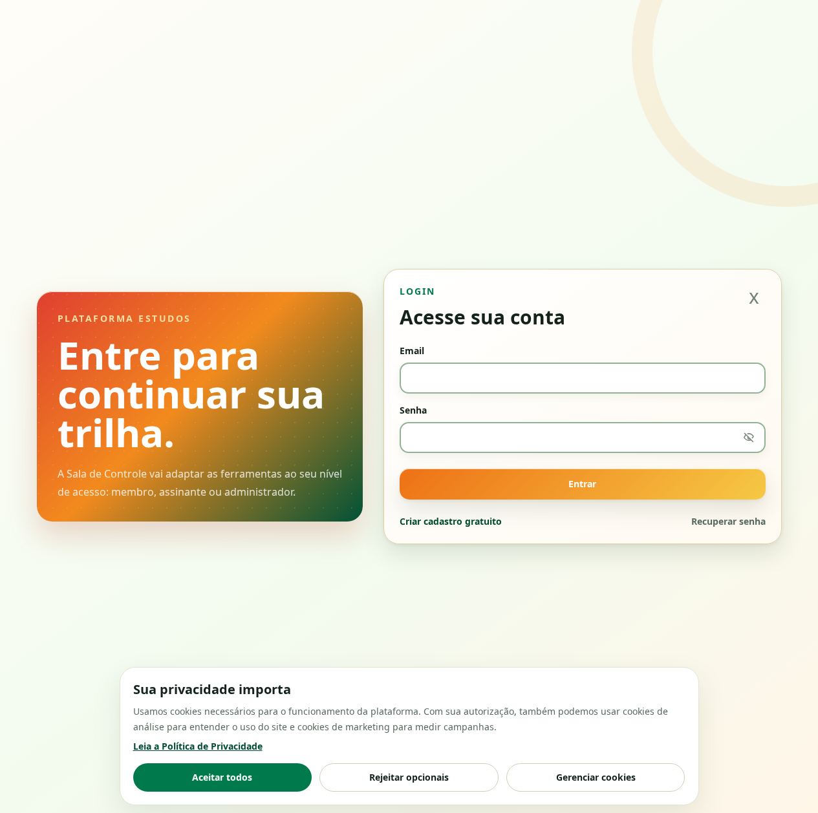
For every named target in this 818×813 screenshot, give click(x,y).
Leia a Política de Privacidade (198, 746)
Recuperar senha (728, 521)
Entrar (582, 484)
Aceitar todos (222, 777)
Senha (413, 410)
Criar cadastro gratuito (451, 521)
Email (412, 350)
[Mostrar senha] (748, 437)
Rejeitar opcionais (409, 777)
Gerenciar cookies (596, 777)
